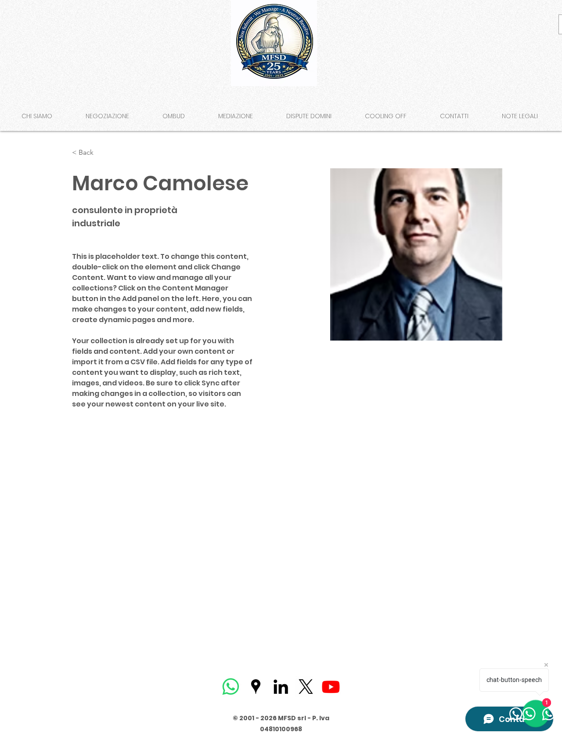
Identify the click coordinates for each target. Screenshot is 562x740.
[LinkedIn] (280, 686)
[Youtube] (331, 686)
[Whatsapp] (230, 686)
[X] (305, 686)
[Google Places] (255, 686)
